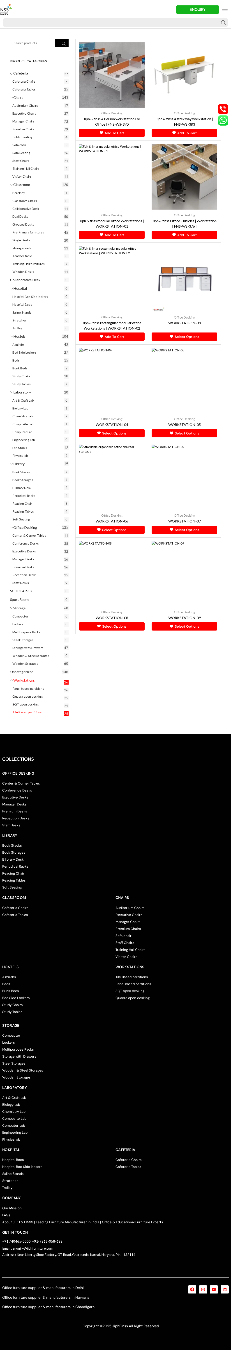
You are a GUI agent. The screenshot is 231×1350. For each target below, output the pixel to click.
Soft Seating (21, 519)
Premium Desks (23, 567)
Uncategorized (21, 671)
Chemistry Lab (22, 416)
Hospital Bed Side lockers (30, 296)
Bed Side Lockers (24, 352)
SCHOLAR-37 (21, 591)
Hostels (19, 336)
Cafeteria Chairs (23, 81)
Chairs (18, 97)
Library (19, 463)
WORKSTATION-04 (112, 424)
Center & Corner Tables (29, 535)
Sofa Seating (21, 153)
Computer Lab (22, 432)
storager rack (21, 248)
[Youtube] (214, 1289)
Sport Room (19, 599)
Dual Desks (20, 216)
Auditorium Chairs (25, 105)
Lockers (17, 624)
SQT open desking (25, 704)
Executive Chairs (24, 113)
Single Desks (21, 240)
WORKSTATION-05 (184, 424)
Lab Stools (19, 448)
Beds (16, 360)
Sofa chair (19, 145)
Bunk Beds (20, 368)
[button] (225, 9)
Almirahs (18, 344)
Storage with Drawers (27, 648)
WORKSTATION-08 (112, 617)
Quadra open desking (27, 696)
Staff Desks (20, 583)
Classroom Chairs (24, 201)
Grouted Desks (23, 224)
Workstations (24, 680)
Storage (19, 608)
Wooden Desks (23, 272)
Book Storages (22, 480)
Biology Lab (20, 408)
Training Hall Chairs (25, 168)
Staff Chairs (20, 161)
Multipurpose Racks (26, 632)
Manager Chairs (23, 121)
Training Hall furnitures (28, 264)
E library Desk (21, 488)
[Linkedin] (225, 1289)
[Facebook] (192, 1289)
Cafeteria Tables (24, 89)
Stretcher (19, 320)
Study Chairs (21, 376)
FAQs (6, 1215)
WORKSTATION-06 (112, 521)
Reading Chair (22, 503)
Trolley (17, 328)
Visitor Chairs (22, 176)
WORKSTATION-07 (184, 521)
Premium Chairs (23, 129)
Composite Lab (23, 424)
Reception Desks (24, 575)
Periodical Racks (23, 495)
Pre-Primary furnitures (28, 232)
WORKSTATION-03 (184, 323)
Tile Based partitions (27, 712)
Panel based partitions (28, 688)
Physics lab (20, 455)
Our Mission (12, 1208)
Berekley (18, 193)
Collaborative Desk (25, 208)
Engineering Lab (23, 440)
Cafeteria (20, 73)
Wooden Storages (25, 663)
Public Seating (22, 137)
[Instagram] (203, 1289)
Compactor (20, 616)
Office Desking (25, 527)
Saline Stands (21, 312)
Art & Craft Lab (23, 400)
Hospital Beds (22, 304)
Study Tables (21, 384)
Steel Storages (22, 640)
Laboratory (22, 392)
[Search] (223, 22)
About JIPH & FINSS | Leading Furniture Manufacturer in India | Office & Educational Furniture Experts (82, 1222)
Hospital (20, 288)
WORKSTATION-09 (184, 617)
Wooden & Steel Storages (30, 656)
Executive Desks (24, 551)
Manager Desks (23, 559)
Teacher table (22, 256)
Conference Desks (25, 543)
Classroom (21, 184)
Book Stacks (21, 472)
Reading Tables (23, 511)
